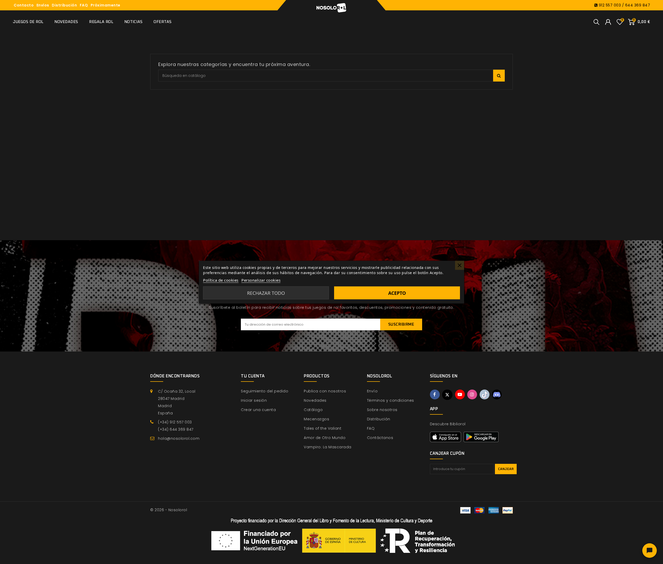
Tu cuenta (253, 376)
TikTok (484, 394)
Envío (372, 391)
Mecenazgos (316, 419)
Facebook (435, 394)
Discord (497, 394)
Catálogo (313, 409)
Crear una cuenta (258, 409)
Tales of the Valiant (322, 428)
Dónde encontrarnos (175, 376)
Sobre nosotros (382, 409)
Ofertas (163, 22)
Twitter (447, 395)
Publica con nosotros (325, 391)
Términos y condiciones (390, 400)
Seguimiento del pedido (264, 391)
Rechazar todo (266, 293)
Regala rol (101, 22)
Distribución (64, 5)
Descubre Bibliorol (448, 424)
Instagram (472, 394)
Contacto (24, 5)
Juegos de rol (28, 22)
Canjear (506, 469)
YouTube (460, 394)
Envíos (43, 5)
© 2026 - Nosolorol (168, 509)
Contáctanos (380, 437)
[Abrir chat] (649, 550)
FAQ (84, 5)
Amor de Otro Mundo (324, 437)
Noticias (133, 22)
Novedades (66, 22)
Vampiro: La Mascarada (327, 447)
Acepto (397, 293)
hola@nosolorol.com (178, 438)
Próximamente (105, 5)
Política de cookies (221, 279)
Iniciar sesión (254, 400)
